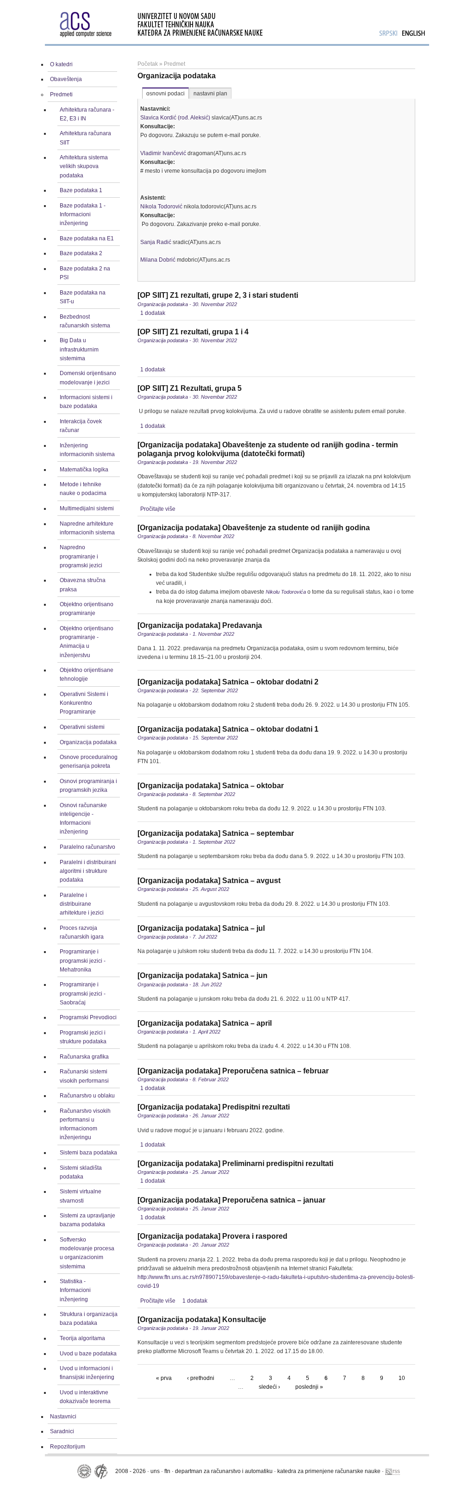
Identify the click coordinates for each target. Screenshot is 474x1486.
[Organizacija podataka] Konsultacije (201, 1319)
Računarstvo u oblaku (87, 1095)
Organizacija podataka (88, 742)
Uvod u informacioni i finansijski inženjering (87, 1372)
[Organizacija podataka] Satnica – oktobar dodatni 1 (227, 729)
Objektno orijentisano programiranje (86, 608)
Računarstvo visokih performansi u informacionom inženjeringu (85, 1124)
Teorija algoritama (82, 1338)
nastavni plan (210, 93)
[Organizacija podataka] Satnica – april (204, 1023)
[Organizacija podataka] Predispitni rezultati (213, 1107)
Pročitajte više (157, 509)
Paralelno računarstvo (87, 847)
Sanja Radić (155, 242)
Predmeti (61, 94)
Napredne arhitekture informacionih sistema (87, 528)
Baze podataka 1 (81, 190)
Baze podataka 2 (81, 253)
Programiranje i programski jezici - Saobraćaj (83, 993)
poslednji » (309, 1387)
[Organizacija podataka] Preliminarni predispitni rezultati (235, 1163)
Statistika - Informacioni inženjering (75, 1290)
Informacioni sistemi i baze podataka (86, 401)
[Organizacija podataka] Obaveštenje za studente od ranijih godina (253, 528)
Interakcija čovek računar (81, 425)
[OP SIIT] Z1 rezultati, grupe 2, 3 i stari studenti (217, 295)
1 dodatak (152, 313)
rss (396, 1471)
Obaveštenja (66, 79)
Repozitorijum (67, 1446)
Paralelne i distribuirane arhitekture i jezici (82, 904)
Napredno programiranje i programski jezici (81, 556)
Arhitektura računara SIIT (85, 137)
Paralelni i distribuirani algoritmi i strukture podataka (88, 871)
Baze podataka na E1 (87, 238)
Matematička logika (84, 469)
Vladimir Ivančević (163, 153)
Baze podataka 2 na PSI (85, 273)
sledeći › (269, 1387)
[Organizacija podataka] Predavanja (199, 625)
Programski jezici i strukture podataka (83, 1037)
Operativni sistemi (82, 727)
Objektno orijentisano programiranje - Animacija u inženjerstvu (86, 641)
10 (402, 1378)
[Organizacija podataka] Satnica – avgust (209, 880)
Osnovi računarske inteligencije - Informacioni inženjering (83, 818)
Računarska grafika (84, 1056)
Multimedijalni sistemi (87, 508)
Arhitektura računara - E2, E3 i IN (87, 114)
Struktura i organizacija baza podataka (89, 1318)
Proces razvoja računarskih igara (82, 932)
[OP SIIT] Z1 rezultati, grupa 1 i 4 (193, 332)
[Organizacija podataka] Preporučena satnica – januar (231, 1200)
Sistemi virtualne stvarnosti (80, 1196)
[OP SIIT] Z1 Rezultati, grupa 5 (189, 388)
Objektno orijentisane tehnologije (86, 674)
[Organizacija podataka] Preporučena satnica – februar (233, 1071)
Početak (147, 64)
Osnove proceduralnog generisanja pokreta (89, 761)
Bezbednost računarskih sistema (85, 321)
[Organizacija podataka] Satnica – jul (201, 928)
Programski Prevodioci (88, 1017)
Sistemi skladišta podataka (81, 1172)
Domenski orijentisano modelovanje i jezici (88, 377)
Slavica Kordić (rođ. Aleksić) (175, 117)
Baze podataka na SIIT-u (83, 297)
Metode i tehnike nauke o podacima (83, 488)
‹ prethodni (200, 1378)
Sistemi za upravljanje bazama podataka (87, 1220)
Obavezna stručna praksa (83, 584)
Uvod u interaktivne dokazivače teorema (85, 1396)
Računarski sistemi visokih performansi (84, 1076)
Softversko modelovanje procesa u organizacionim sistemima (87, 1253)
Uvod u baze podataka (88, 1353)
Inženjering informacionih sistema (87, 450)
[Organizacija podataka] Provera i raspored (212, 1236)
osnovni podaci (165, 93)
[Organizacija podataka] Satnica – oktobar (210, 786)
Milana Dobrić (157, 260)
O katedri (61, 64)
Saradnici (62, 1431)
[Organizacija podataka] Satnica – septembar (215, 833)
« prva (164, 1378)
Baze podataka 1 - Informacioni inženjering (83, 214)
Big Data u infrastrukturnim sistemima (79, 349)
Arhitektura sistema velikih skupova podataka (84, 166)
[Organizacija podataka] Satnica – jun (202, 975)
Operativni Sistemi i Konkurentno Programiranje (84, 703)
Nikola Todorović (161, 206)
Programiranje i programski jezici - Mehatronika (83, 960)
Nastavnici (63, 1416)
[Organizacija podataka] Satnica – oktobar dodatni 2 (227, 682)
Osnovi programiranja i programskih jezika (88, 785)
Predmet (174, 64)
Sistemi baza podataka (88, 1152)
